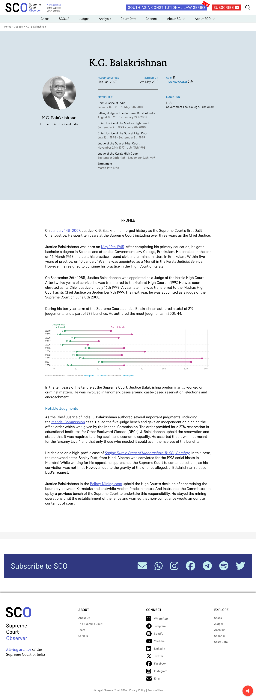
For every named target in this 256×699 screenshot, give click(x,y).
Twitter (158, 656)
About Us (84, 618)
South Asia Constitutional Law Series (167, 7)
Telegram (160, 626)
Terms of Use (155, 690)
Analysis (105, 18)
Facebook (160, 663)
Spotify (158, 633)
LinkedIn (159, 648)
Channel (152, 18)
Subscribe (224, 7)
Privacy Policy (137, 690)
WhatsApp (161, 618)
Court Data (128, 18)
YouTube (159, 641)
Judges (84, 18)
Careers (83, 636)
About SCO (203, 18)
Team (81, 630)
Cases (45, 18)
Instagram (160, 671)
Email (157, 678)
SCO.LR (64, 18)
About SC (174, 18)
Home (7, 26)
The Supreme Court (90, 624)
